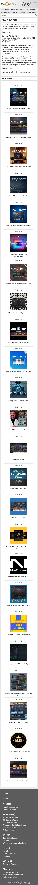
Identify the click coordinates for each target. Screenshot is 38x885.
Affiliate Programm (9, 830)
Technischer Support (10, 838)
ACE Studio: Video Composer (18, 342)
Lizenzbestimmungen (10, 822)
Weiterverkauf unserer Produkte (14, 843)
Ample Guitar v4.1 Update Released (18, 137)
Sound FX (33, 9)
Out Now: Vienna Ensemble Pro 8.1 (18, 196)
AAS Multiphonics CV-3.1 (18, 488)
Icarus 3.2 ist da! (18, 459)
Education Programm (10, 864)
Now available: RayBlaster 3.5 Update (18, 283)
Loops (14, 12)
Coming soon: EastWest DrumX (18, 400)
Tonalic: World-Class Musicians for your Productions (18, 548)
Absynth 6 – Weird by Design (19, 664)
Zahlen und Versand (10, 817)
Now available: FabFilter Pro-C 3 (18, 605)
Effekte (14, 9)
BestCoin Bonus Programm (13, 875)
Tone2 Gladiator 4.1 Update (18, 722)
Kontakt (6, 851)
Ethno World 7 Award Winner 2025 (18, 635)
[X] (21, 883)
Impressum (7, 856)
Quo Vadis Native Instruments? (18, 576)
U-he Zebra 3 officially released (18, 313)
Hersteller (5, 9)
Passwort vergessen (10, 872)
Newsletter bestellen (10, 807)
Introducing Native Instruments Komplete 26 (18, 255)
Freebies (27, 12)
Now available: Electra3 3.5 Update (19, 108)
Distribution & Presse (10, 820)
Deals (34, 12)
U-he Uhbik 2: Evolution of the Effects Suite (18, 694)
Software (24, 9)
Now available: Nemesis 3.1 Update (18, 371)
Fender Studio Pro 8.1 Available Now (18, 166)
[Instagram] (29, 883)
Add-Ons (21, 12)
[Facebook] (17, 883)
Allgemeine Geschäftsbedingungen (15, 825)
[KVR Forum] (11, 883)
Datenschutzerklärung (11, 827)
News (5, 793)
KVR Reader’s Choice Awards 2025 (18, 752)
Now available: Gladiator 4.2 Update (18, 225)
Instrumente (6, 12)
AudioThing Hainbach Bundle (18, 430)
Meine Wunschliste (10, 877)
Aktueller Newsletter (10, 809)
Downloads (7, 840)
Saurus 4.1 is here (18, 517)
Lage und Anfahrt (9, 853)
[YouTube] (25, 883)
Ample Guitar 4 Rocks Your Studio (18, 781)
